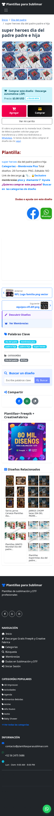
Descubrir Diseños (19, 314)
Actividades (10, 689)
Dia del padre (18, 20)
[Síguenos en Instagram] (19, 614)
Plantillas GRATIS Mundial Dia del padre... (13, 547)
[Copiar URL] (35, 401)
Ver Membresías (18, 323)
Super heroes (39, 346)
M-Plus (24, 360)
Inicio (5, 20)
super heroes (9, 161)
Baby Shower (10, 718)
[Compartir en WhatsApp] (27, 401)
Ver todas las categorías (16, 724)
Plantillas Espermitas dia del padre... (38, 558)
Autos (7, 713)
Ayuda (46, 180)
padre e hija (10, 346)
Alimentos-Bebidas (13, 699)
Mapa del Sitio (9, 778)
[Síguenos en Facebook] (5, 614)
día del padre (11, 342)
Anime (7, 704)
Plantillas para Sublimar (24, 4)
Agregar (14, 112)
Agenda (8, 694)
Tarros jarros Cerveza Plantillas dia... (14, 513)
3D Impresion (11, 684)
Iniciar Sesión (13, 666)
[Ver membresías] (27, 441)
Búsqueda (11, 651)
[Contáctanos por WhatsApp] (12, 614)
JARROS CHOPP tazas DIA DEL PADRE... (36, 513)
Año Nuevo (9, 709)
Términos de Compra (12, 774)
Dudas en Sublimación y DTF (21, 661)
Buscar (43, 380)
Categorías (11, 647)
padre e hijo (25, 346)
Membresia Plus (28, 166)
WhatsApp (7, 137)
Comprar (40, 112)
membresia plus (28, 342)
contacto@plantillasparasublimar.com (26, 746)
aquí (18, 141)
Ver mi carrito (27, 121)
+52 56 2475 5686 (14, 755)
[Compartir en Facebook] (19, 401)
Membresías (13, 656)
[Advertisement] (27, 259)
